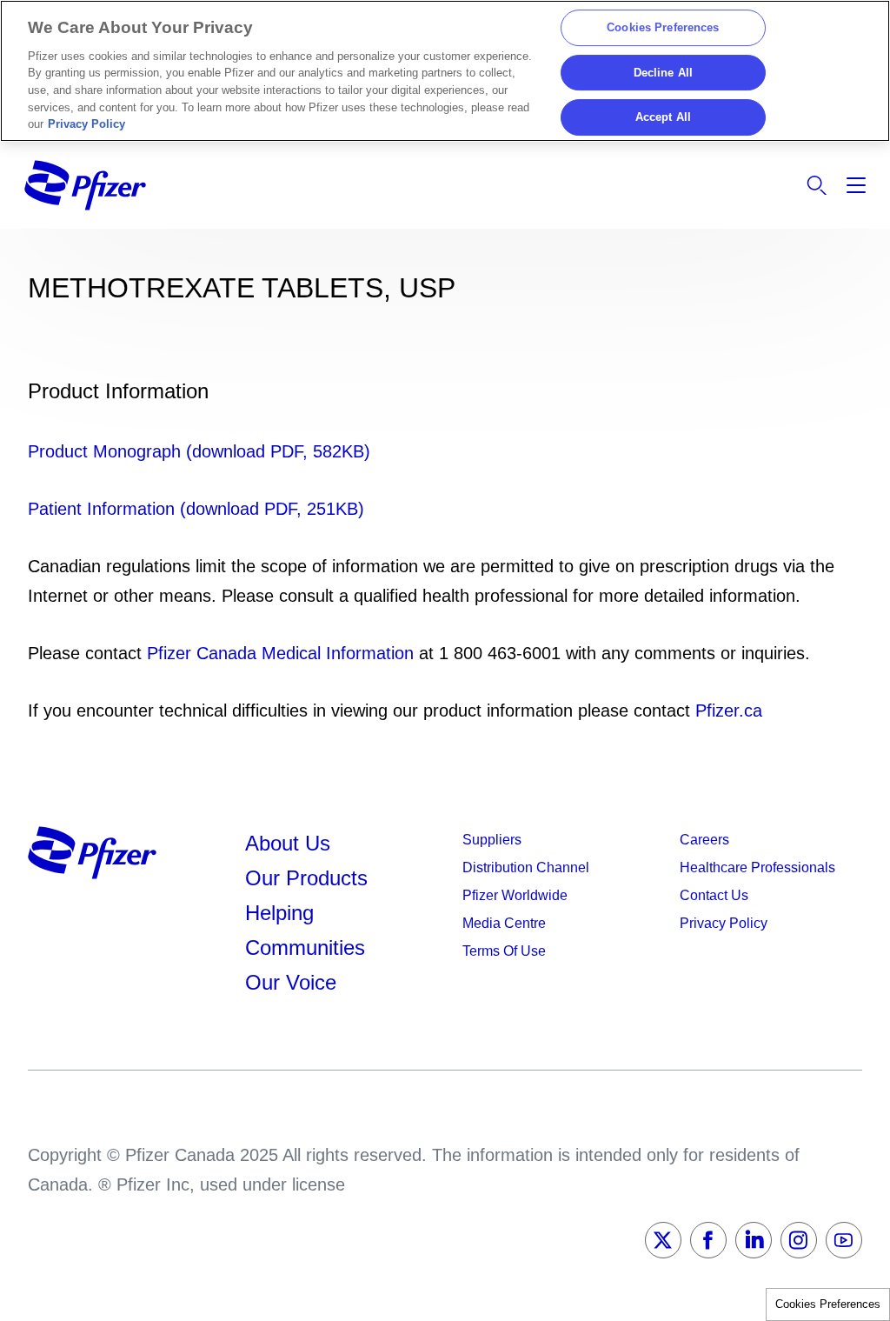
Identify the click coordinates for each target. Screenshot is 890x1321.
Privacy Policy (86, 123)
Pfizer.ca (728, 710)
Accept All (663, 117)
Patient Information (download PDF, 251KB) (196, 508)
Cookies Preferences (827, 1304)
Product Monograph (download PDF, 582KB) (199, 451)
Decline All (663, 72)
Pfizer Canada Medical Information (280, 653)
